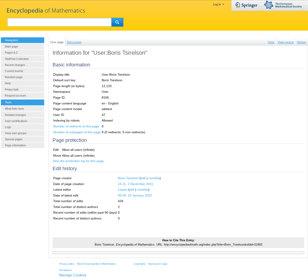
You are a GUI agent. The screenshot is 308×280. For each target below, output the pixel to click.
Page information (15, 145)
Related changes (15, 115)
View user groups (15, 133)
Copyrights (139, 263)
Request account (15, 95)
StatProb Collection (17, 59)
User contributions (16, 121)
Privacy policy (66, 263)
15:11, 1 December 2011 (135, 184)
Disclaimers (65, 270)
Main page (11, 46)
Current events (14, 71)
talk (143, 178)
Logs (8, 127)
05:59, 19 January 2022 (135, 195)
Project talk (11, 89)
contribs (154, 178)
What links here (14, 108)
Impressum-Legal (157, 263)
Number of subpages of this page (77, 132)
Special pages (14, 139)
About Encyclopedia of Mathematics (96, 263)
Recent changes (15, 65)
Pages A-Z (11, 52)
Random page (14, 77)
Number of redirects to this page (76, 126)
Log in (217, 4)
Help (8, 83)
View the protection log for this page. (79, 161)
